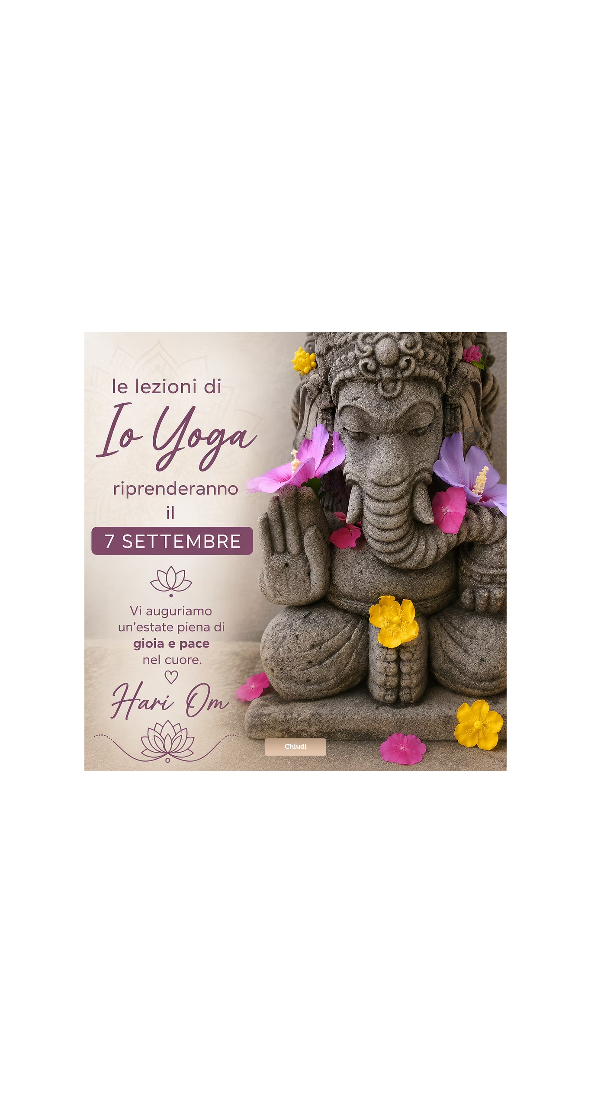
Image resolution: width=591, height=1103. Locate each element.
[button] (472, 435)
